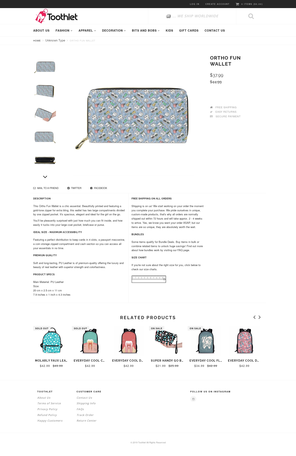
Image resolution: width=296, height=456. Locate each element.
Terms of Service (49, 403)
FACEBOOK (100, 188)
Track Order (85, 415)
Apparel (86, 30)
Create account (217, 4)
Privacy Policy (47, 409)
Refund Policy (47, 415)
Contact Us (84, 397)
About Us (43, 397)
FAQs (80, 409)
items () (252, 4)
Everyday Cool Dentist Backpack (257, 360)
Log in (194, 4)
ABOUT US (41, 30)
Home (37, 40)
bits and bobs (145, 30)
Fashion (63, 30)
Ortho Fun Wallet (82, 40)
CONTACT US (215, 30)
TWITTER (76, 188)
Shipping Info (86, 403)
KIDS (169, 30)
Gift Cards (189, 30)
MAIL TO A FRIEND (48, 188)
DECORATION (113, 30)
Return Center (86, 420)
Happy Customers (49, 420)
